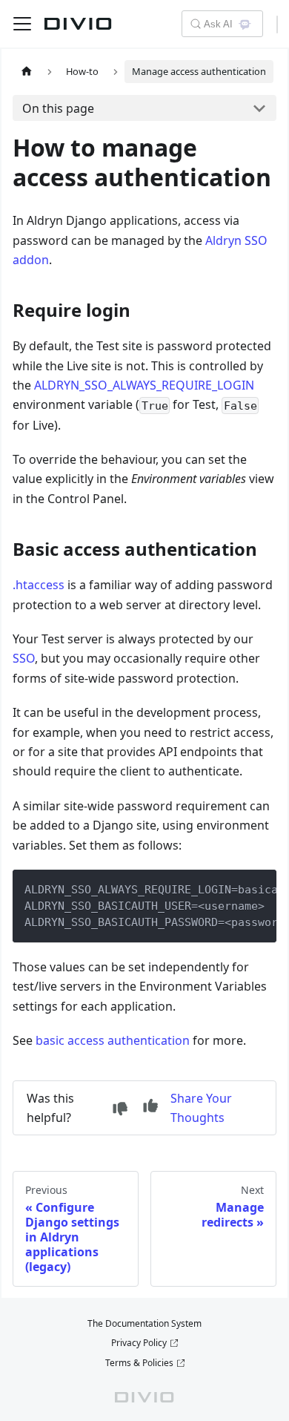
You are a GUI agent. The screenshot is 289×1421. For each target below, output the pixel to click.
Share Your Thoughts (201, 1108)
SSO (24, 658)
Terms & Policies (139, 1362)
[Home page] (27, 71)
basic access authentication (113, 1040)
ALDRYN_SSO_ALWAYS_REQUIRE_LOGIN (144, 385)
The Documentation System (144, 1323)
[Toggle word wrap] (231, 888)
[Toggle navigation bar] (22, 24)
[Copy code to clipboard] (258, 888)
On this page (58, 108)
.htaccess (38, 585)
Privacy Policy (139, 1342)
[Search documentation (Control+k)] (194, 23)
